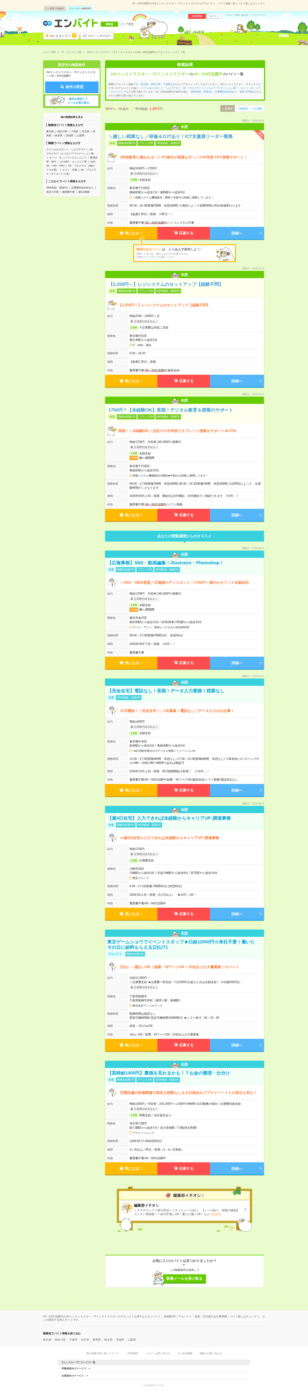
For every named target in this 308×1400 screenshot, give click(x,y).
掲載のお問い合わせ (211, 1353)
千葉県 (74, 131)
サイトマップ (258, 15)
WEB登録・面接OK (57, 187)
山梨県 (80, 135)
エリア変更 (127, 24)
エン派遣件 (54, 8)
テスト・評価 (69, 169)
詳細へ (237, 233)
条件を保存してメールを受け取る (78, 100)
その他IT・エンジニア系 (73, 161)
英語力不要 (52, 192)
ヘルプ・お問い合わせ (236, 15)
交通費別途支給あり (82, 187)
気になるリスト (62, 35)
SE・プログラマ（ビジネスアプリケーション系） (210, 88)
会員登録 (197, 16)
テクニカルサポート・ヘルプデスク (66, 149)
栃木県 (58, 135)
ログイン (214, 16)
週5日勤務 (84, 192)
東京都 (50, 131)
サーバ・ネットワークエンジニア (67, 157)
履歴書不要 (68, 192)
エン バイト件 (80, 8)
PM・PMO (59, 165)
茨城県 (69, 135)
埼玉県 (85, 131)
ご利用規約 (132, 1353)
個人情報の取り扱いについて (102, 1353)
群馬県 (97, 1339)
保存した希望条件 (99, 35)
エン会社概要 (184, 1353)
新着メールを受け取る (184, 1278)
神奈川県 (62, 131)
